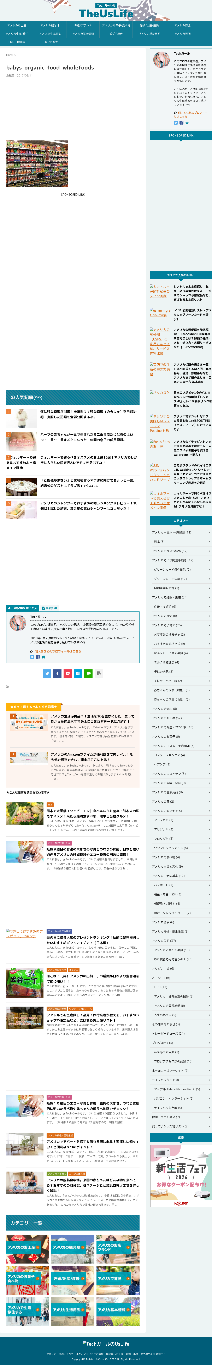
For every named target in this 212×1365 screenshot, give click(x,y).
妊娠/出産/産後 (149, 25)
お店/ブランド (83, 25)
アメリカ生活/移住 (16, 33)
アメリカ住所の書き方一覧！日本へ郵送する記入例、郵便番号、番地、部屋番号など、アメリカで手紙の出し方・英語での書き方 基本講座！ (192, 373)
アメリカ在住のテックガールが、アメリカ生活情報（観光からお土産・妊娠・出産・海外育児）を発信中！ (106, 1354)
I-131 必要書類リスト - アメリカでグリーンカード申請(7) (193, 314)
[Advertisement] (73, 109)
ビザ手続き (116, 33)
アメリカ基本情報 (83, 33)
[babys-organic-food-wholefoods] (78, 673)
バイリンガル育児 (149, 33)
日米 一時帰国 (16, 42)
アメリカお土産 (16, 25)
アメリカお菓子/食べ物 (116, 25)
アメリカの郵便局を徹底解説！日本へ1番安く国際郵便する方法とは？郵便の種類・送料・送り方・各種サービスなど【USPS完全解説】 (192, 338)
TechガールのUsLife (106, 10)
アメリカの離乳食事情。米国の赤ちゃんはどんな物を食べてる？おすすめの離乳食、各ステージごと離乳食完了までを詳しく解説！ (93, 1185)
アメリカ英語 (182, 33)
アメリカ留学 (50, 42)
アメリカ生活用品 (50, 33)
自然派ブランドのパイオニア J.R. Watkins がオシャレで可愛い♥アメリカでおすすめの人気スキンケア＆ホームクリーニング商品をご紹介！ (192, 474)
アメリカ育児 (182, 25)
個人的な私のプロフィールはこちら (58, 651)
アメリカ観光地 (49, 25)
